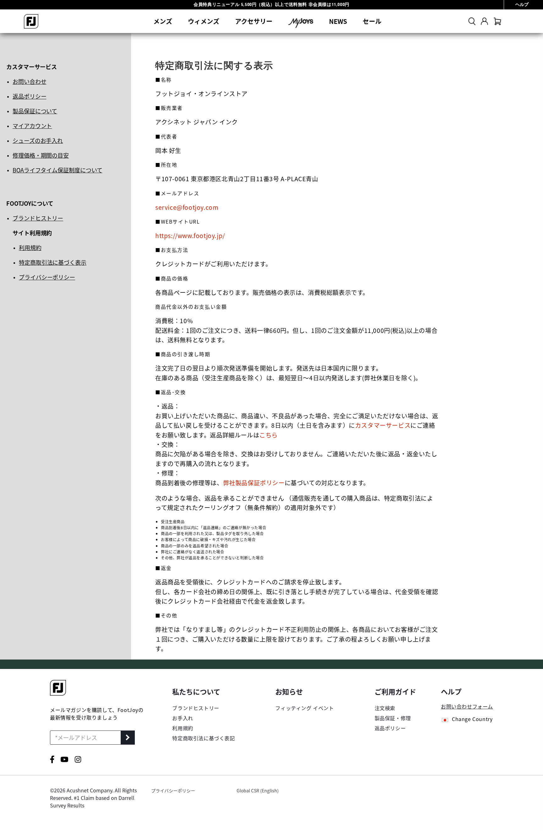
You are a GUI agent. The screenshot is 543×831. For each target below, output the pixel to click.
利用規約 (30, 247)
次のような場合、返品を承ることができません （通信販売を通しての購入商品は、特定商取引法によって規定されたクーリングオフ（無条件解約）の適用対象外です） (294, 503)
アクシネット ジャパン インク (196, 121)
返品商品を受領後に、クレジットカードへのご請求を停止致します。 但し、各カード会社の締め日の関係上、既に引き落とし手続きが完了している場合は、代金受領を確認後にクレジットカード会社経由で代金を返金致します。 (296, 591)
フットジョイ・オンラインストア (201, 93)
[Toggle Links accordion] (203, 691)
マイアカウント (32, 126)
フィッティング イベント (304, 708)
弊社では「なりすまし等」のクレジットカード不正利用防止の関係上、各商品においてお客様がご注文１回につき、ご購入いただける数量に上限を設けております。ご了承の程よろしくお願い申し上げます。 (296, 639)
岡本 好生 (168, 150)
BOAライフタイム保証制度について (57, 170)
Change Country (472, 719)
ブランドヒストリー (38, 218)
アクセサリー (253, 21)
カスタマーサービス (382, 425)
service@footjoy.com (186, 207)
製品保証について (35, 111)
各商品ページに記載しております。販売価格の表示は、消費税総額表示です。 (262, 292)
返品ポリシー (29, 96)
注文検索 (385, 708)
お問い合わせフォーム (467, 706)
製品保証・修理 (393, 718)
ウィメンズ (203, 21)
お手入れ (182, 718)
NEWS (338, 21)
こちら (268, 435)
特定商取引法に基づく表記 (203, 738)
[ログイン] (484, 21)
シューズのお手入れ (38, 140)
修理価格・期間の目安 (41, 155)
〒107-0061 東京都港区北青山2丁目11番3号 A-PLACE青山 (236, 178)
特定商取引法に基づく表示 (52, 262)
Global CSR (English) (258, 790)
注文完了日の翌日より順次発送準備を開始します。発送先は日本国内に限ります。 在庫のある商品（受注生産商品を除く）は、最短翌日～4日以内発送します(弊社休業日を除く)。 (288, 373)
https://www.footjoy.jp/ (190, 235)
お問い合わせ (29, 81)
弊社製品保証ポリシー (254, 482)
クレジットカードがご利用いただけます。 (213, 263)
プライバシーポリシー (47, 277)
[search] (472, 21)
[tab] (497, 21)
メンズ (162, 21)
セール (372, 21)
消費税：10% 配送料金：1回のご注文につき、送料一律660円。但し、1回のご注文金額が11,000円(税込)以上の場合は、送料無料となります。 (296, 330)
